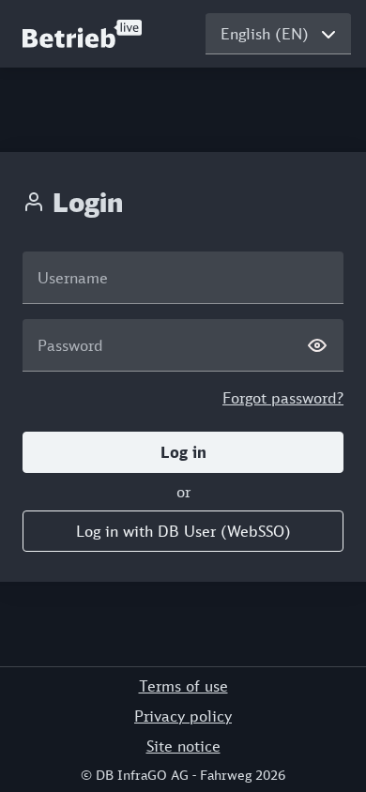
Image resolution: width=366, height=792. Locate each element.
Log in (183, 452)
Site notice (183, 746)
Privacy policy (183, 716)
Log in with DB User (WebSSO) (183, 531)
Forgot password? (282, 397)
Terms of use (183, 686)
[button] (183, 452)
